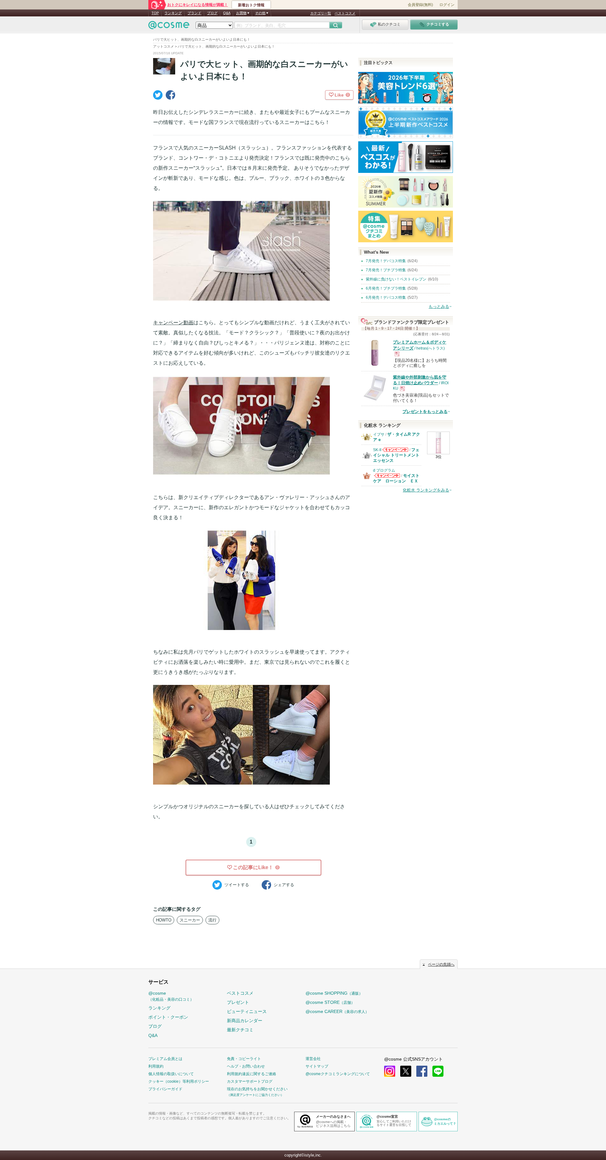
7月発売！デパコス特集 (386, 261)
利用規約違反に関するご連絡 (251, 1074)
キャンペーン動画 (173, 322)
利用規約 (155, 1066)
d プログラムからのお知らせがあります (387, 477)
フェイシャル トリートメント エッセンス (396, 455)
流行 (212, 920)
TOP (155, 13)
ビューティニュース (247, 1011)
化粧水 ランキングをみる (426, 490)
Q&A (226, 13)
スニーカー (190, 920)
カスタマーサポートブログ (249, 1081)
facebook (421, 1071)
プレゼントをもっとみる (425, 411)
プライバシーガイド (165, 1089)
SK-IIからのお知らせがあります (395, 451)
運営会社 (313, 1059)
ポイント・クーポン (168, 1017)
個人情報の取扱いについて (171, 1074)
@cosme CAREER (337, 1011)
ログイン (446, 5)
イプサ (378, 434)
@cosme (171, 996)
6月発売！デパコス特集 (386, 297)
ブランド (194, 13)
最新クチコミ (240, 1029)
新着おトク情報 (251, 5)
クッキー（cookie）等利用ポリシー (178, 1081)
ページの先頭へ (441, 964)
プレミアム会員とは (165, 1059)
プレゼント (238, 1002)
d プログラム (384, 470)
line (437, 1071)
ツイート (236, 884)
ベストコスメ (345, 13)
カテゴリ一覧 (320, 13)
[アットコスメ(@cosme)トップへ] (168, 26)
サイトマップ (317, 1066)
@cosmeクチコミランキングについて (338, 1074)
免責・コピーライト (244, 1059)
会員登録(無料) (420, 5)
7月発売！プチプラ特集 (386, 270)
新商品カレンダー (244, 1020)
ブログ (212, 13)
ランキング (173, 13)
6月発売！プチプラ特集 (386, 288)
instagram (389, 1071)
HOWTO (163, 920)
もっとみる (439, 306)
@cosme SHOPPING (334, 993)
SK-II (377, 450)
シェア (284, 884)
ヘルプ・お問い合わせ (246, 1066)
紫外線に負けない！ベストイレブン (396, 279)
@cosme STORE (330, 1002)
